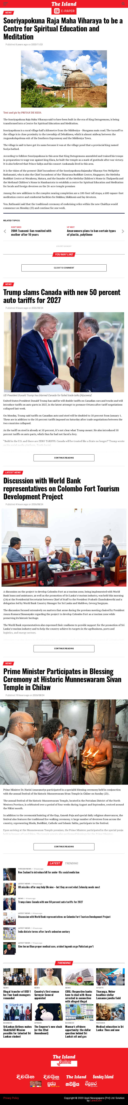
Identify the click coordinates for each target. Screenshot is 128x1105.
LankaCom (96, 1100)
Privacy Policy (11, 1098)
